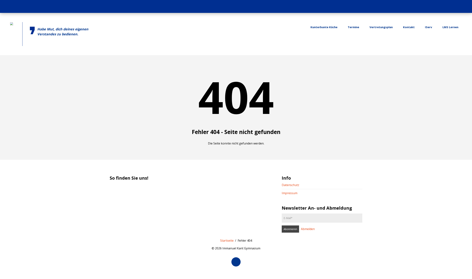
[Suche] (464, 6)
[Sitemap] (457, 6)
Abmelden (308, 229)
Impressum (289, 193)
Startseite (227, 241)
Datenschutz (290, 185)
